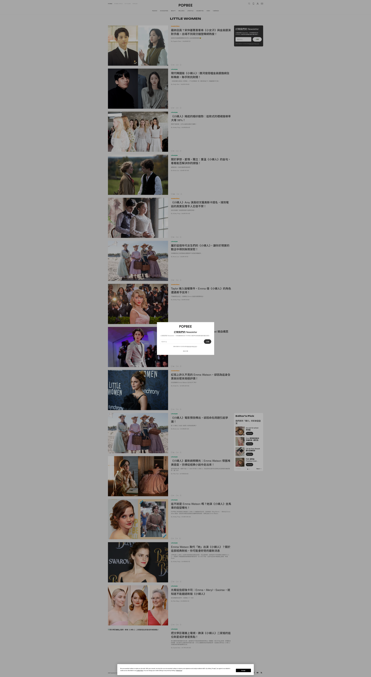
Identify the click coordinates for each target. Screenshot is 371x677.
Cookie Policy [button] (139, 670)
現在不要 (185, 351)
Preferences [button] (179, 670)
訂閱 (207, 342)
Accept (243, 670)
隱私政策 (194, 346)
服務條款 (189, 346)
